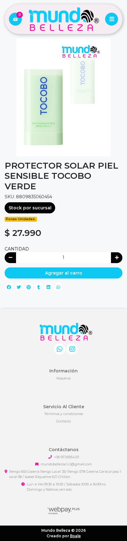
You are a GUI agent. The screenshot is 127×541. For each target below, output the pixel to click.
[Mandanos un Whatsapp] (59, 349)
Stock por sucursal (30, 208)
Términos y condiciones (63, 414)
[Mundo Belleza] (63, 19)
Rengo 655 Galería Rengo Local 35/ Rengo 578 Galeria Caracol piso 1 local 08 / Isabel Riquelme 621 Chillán (65, 474)
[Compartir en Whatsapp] (58, 287)
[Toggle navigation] (111, 19)
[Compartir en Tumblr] (38, 287)
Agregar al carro (63, 273)
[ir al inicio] (66, 331)
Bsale (75, 536)
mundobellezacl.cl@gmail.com (66, 464)
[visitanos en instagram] (72, 349)
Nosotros (63, 378)
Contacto (63, 421)
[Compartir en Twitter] (18, 287)
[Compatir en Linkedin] (48, 287)
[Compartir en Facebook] (9, 287)
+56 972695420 (66, 457)
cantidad (17, 249)
